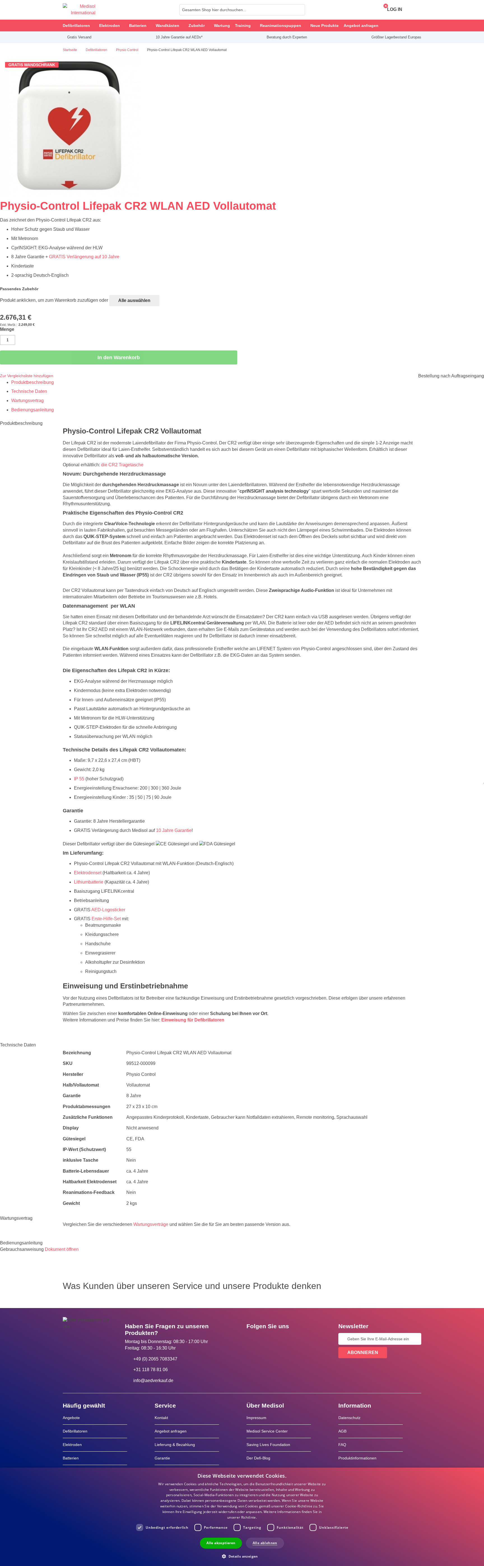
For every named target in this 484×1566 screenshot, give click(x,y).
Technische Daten (29, 391)
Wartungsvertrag (27, 400)
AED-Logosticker (108, 909)
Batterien (71, 1458)
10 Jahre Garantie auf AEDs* (179, 37)
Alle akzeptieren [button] (220, 1542)
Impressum (256, 1417)
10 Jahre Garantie (174, 830)
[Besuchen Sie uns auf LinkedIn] (268, 1339)
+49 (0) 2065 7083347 (155, 1359)
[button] (242, 1556)
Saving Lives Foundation (268, 1444)
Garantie (162, 1458)
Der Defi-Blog (258, 1458)
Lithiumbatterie (88, 882)
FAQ (342, 1444)
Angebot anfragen (171, 1431)
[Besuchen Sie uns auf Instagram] (285, 1339)
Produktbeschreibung (32, 382)
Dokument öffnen (62, 1249)
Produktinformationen (357, 1458)
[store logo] (79, 9)
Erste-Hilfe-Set (106, 918)
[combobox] (242, 9)
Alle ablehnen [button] (265, 1542)
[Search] (299, 9)
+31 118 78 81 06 (150, 1369)
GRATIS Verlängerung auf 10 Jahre (84, 256)
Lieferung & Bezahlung (175, 1444)
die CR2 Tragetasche (122, 464)
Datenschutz (349, 1417)
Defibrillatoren (75, 1431)
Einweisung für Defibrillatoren (193, 1020)
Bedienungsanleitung (32, 409)
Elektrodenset (87, 872)
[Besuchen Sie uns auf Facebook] (252, 1339)
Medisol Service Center (267, 1431)
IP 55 (79, 778)
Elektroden (72, 1444)
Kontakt (161, 1417)
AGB (342, 1431)
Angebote (71, 1417)
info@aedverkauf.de (153, 1380)
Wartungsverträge (150, 1224)
